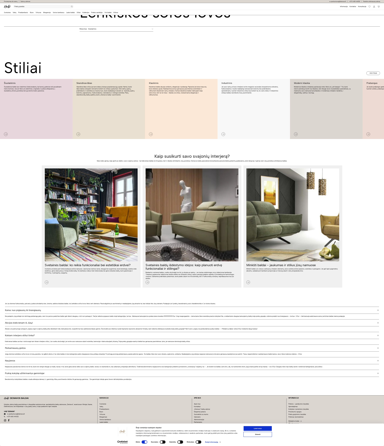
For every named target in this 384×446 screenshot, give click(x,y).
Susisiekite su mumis (201, 414)
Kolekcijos (85, 12)
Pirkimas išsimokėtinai (296, 417)
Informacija (344, 6)
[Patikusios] (369, 6)
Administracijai (199, 419)
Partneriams (198, 422)
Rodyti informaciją (211, 442)
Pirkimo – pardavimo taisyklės (298, 404)
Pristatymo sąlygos (295, 412)
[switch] (163, 442)
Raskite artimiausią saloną (371, 1)
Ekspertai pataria (200, 412)
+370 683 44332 (354, 1)
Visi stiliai (373, 73)
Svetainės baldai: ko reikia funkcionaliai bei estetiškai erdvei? (88, 265)
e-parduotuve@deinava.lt (337, 1)
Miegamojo (47, 12)
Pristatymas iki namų (11, 1)
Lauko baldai (70, 12)
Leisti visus (258, 428)
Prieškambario (23, 12)
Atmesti (257, 434)
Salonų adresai (25, 1)
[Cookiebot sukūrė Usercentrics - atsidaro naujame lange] (122, 442)
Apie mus (197, 404)
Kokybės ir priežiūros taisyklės (298, 409)
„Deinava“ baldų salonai (202, 409)
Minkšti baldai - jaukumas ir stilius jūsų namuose (281, 265)
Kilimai (116, 12)
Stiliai (78, 12)
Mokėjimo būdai (293, 421)
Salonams (197, 417)
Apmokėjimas (293, 406)
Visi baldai (108, 12)
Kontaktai (353, 6)
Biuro (32, 12)
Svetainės (7, 12)
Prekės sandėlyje (96, 12)
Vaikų (14, 12)
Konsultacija (362, 6)
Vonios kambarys (58, 12)
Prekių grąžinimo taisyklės (297, 414)
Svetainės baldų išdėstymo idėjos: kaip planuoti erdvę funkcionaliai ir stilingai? (184, 266)
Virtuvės (38, 12)
